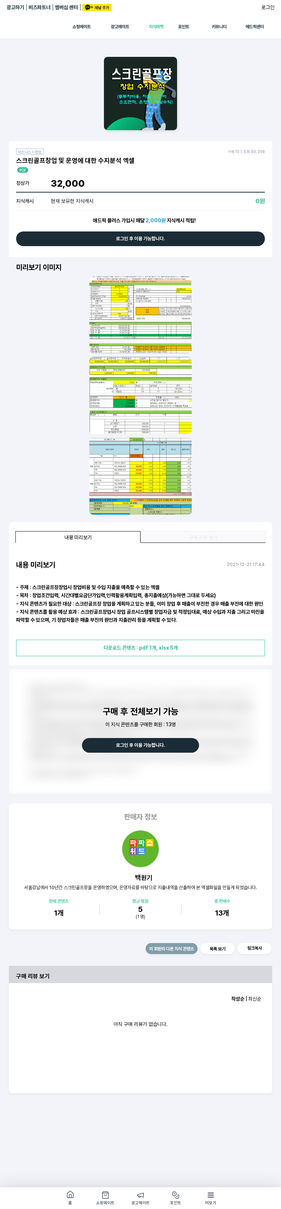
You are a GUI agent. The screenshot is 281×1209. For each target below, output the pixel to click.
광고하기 (15, 7)
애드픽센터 (255, 26)
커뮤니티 (219, 26)
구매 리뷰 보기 (203, 537)
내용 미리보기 (78, 537)
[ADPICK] (39, 26)
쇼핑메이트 (81, 26)
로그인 (267, 7)
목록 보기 (217, 949)
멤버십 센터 (66, 7)
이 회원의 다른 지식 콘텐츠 (171, 949)
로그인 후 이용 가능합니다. (140, 238)
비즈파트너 (39, 7)
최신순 (254, 999)
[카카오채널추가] (97, 7)
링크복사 (254, 948)
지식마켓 (156, 26)
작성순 (237, 999)
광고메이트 (120, 26)
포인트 (183, 26)
